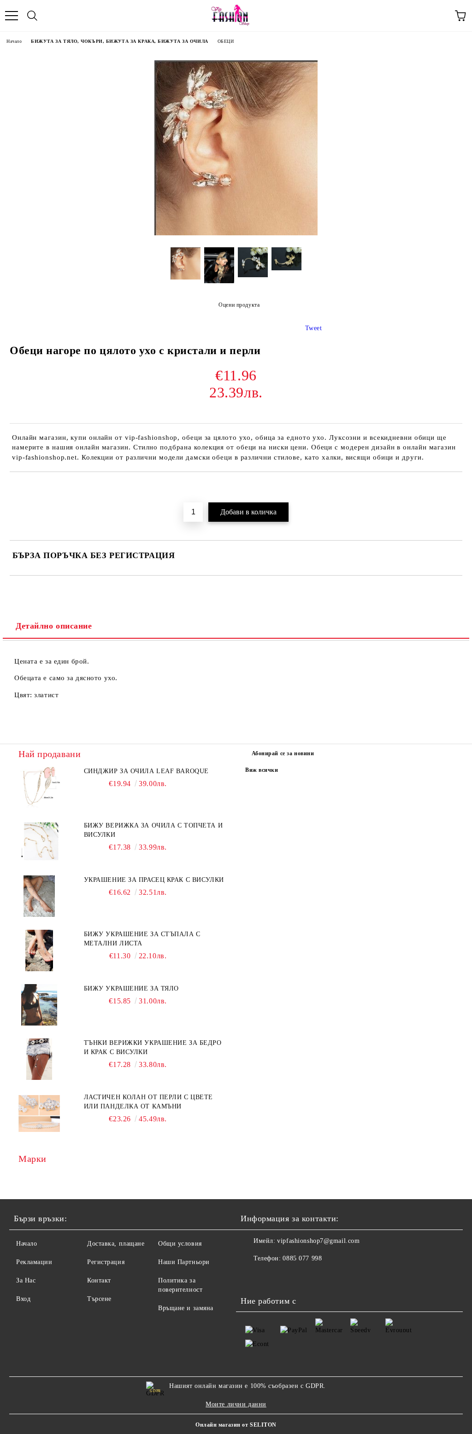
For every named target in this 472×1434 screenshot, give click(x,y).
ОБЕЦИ (226, 41)
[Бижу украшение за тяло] (39, 1005)
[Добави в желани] (455, 487)
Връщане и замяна (185, 1308)
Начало (14, 41)
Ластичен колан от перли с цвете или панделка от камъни (148, 1102)
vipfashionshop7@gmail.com (318, 1240)
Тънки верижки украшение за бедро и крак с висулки (153, 1047)
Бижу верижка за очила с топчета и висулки (153, 830)
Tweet (313, 328)
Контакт (99, 1280)
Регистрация (105, 1262)
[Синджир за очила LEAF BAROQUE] (39, 787)
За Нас (25, 1280)
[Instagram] (273, 1277)
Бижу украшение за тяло (131, 988)
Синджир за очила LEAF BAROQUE (146, 771)
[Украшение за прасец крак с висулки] (39, 896)
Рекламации (34, 1262)
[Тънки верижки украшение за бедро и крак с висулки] (39, 1059)
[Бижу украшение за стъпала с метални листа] (39, 950)
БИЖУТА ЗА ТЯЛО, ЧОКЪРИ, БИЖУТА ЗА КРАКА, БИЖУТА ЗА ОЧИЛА (119, 41)
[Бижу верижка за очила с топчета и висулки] (39, 842)
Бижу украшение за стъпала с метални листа (142, 939)
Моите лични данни (236, 1404)
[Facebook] (252, 1277)
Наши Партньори (184, 1262)
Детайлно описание (54, 625)
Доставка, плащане (116, 1243)
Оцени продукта (239, 305)
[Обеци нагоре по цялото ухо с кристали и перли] (236, 233)
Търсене (99, 1298)
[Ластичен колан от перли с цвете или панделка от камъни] (39, 1113)
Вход (23, 1298)
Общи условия (180, 1243)
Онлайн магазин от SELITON (236, 1425)
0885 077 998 (302, 1258)
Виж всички (261, 770)
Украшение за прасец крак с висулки (154, 879)
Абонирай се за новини (283, 753)
